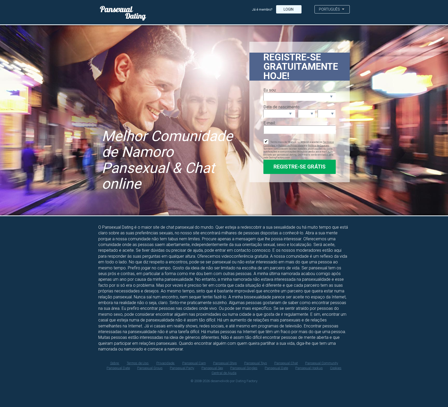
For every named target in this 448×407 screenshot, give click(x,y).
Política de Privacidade (291, 145)
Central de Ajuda (224, 373)
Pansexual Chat (286, 363)
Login (289, 9)
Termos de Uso (138, 363)
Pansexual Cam (194, 363)
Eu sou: (269, 90)
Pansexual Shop (225, 363)
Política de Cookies (318, 145)
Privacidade (165, 363)
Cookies (335, 368)
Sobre (115, 363)
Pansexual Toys (255, 363)
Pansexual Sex (212, 368)
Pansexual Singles (243, 368)
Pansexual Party (182, 368)
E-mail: (269, 123)
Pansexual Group (150, 368)
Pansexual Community (321, 363)
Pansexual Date (118, 368)
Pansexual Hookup (309, 368)
